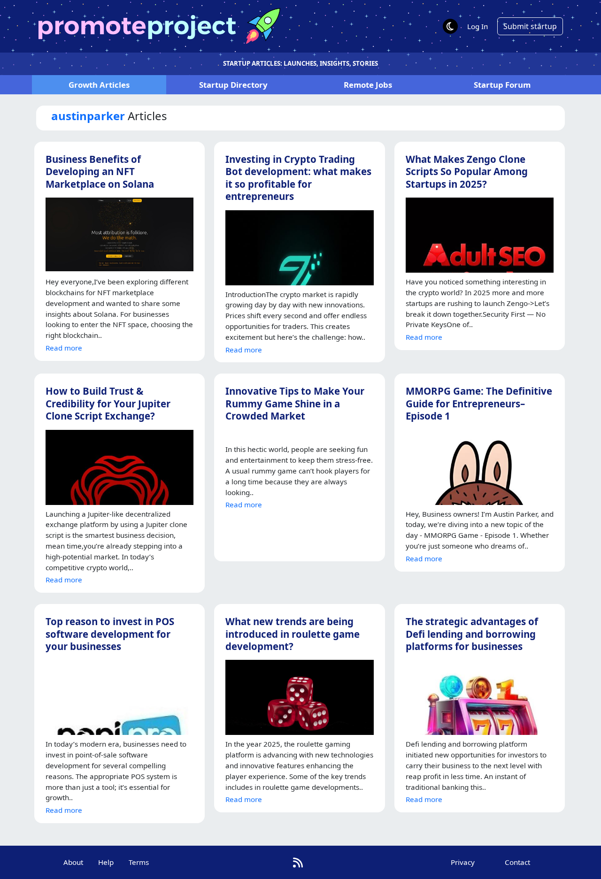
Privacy (463, 862)
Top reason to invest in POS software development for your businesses (110, 634)
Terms (139, 862)
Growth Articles (99, 84)
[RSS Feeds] (298, 862)
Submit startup (530, 26)
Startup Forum (502, 84)
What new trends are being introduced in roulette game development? (292, 634)
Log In (477, 26)
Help (106, 862)
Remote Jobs (368, 84)
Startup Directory (233, 84)
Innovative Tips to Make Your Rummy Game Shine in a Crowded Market (294, 403)
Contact (517, 862)
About (73, 862)
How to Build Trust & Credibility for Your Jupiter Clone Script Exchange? (108, 403)
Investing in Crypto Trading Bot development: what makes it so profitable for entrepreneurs (298, 178)
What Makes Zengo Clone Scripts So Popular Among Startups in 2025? (467, 172)
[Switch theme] (450, 26)
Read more (64, 347)
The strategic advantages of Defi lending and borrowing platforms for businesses (472, 634)
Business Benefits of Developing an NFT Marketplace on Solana (100, 172)
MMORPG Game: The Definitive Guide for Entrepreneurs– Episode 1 (479, 403)
